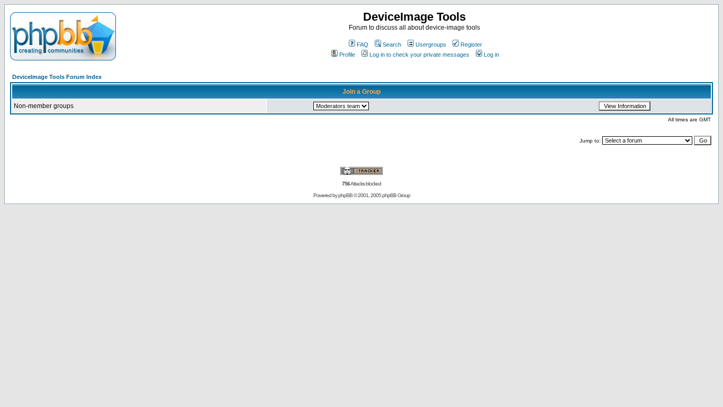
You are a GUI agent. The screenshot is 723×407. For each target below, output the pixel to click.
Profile (347, 54)
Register (471, 44)
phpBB (345, 195)
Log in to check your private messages (419, 54)
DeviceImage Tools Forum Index (57, 77)
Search (392, 44)
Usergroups (430, 44)
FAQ (362, 44)
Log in (491, 54)
